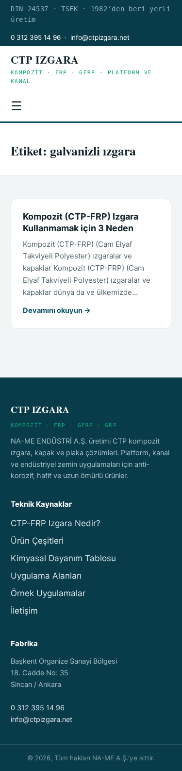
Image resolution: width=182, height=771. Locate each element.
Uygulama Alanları (46, 576)
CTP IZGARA (45, 59)
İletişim (24, 611)
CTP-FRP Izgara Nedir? (55, 523)
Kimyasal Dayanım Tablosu (63, 558)
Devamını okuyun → (57, 310)
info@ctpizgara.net (100, 37)
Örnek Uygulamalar (48, 593)
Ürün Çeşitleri (37, 541)
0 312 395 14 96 (36, 37)
